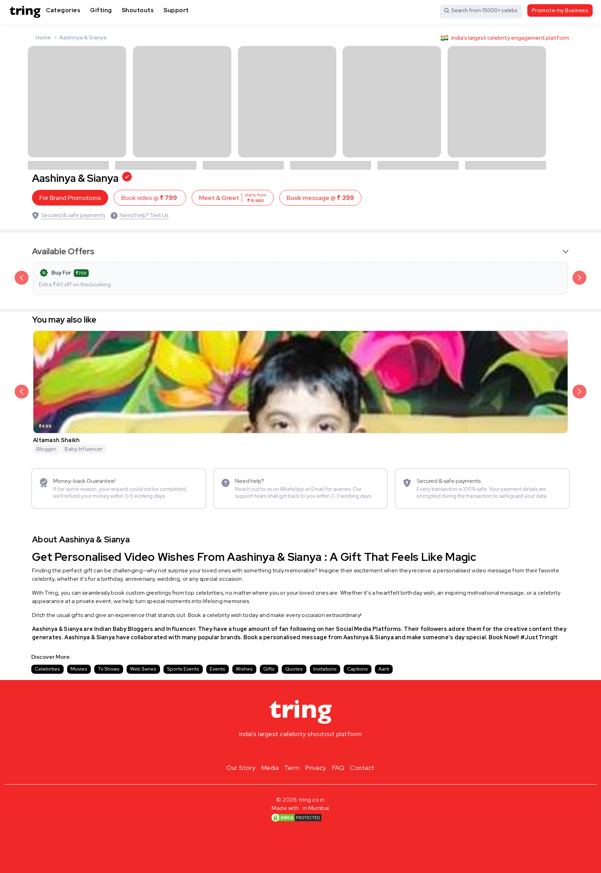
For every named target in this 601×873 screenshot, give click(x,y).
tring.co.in (312, 799)
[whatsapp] (322, 750)
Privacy (315, 768)
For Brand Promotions (70, 198)
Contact (362, 768)
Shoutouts (138, 10)
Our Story (241, 768)
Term (291, 768)
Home (43, 37)
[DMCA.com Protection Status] (296, 817)
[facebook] (289, 750)
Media (270, 768)
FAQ (338, 768)
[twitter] (300, 750)
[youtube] (311, 750)
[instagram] (278, 750)
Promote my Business (560, 10)
